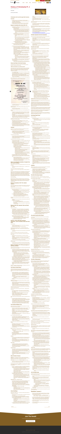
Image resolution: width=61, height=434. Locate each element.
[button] (10, 91)
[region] (20, 91)
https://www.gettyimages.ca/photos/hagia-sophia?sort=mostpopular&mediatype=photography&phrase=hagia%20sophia (41, 33)
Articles (23, 2)
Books (30, 2)
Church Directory (34, 2)
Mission (27, 2)
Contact (44, 2)
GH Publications (40, 2)
